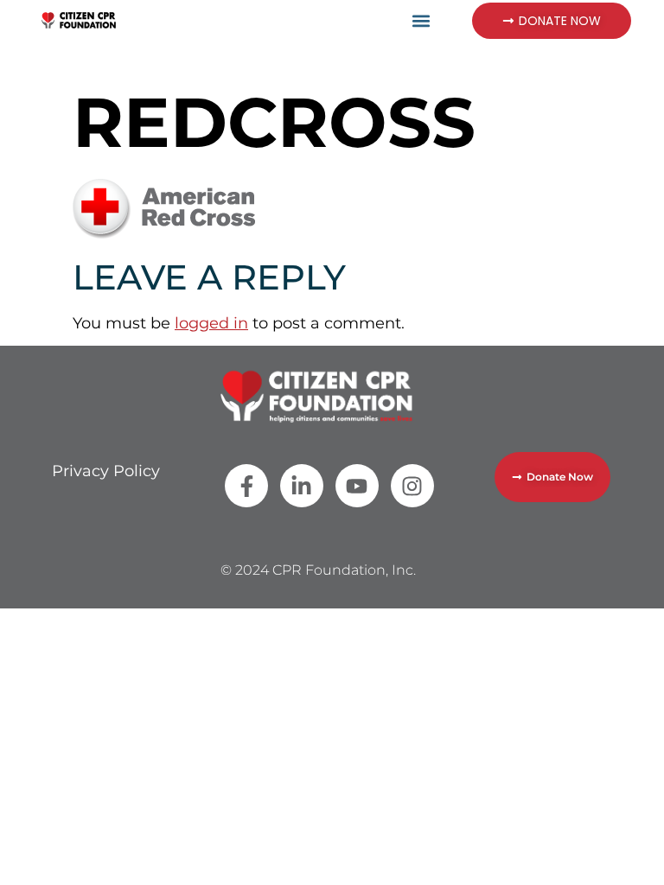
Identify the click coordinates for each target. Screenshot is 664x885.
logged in (211, 323)
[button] (421, 20)
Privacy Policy (106, 471)
